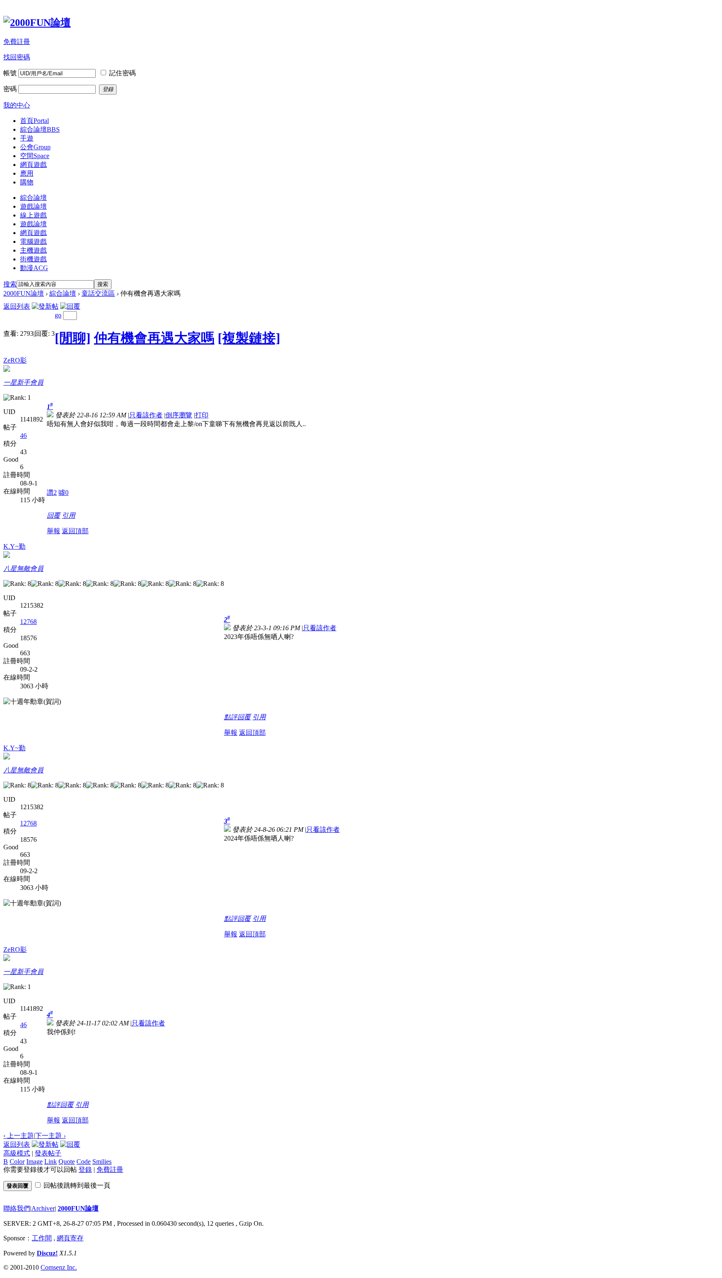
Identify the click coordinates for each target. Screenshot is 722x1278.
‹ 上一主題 (18, 1135)
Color (17, 1161)
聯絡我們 (16, 1208)
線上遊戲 (33, 215)
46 (23, 435)
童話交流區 (98, 293)
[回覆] (70, 306)
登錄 (85, 1169)
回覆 (53, 515)
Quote (66, 1161)
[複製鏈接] (249, 337)
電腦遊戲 (33, 241)
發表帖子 (48, 1153)
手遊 (26, 138)
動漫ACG (34, 267)
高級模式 (16, 1153)
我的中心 (16, 105)
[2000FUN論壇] (37, 22)
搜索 (10, 284)
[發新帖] (45, 306)
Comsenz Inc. (59, 1267)
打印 (201, 415)
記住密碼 (122, 73)
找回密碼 (16, 57)
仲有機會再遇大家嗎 (154, 337)
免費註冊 (16, 41)
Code (83, 1161)
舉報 (53, 530)
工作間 (42, 1238)
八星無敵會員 (23, 568)
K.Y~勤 (14, 546)
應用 (26, 173)
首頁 (34, 120)
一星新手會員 (23, 382)
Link (50, 1161)
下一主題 (50, 1135)
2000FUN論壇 (23, 293)
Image (34, 1161)
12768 (28, 621)
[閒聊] (73, 337)
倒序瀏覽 (178, 415)
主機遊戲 (33, 250)
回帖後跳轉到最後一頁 (76, 1185)
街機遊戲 (33, 259)
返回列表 (16, 306)
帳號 (10, 73)
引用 (68, 515)
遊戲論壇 (33, 206)
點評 (230, 717)
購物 (26, 182)
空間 (34, 155)
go (58, 315)
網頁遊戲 (33, 164)
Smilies (102, 1161)
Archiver (43, 1208)
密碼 (10, 88)
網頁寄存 (70, 1238)
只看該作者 (146, 415)
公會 (35, 147)
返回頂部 (75, 530)
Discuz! (47, 1253)
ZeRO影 (15, 360)
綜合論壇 (40, 129)
